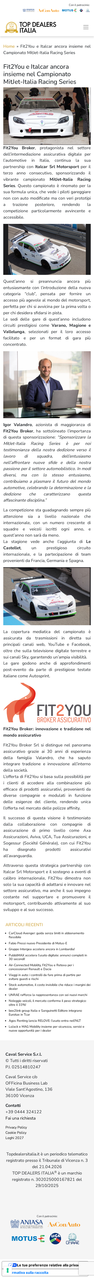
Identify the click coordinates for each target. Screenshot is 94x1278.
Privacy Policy (16, 1127)
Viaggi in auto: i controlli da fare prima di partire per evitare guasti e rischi (45, 977)
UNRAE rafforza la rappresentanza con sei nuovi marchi (48, 995)
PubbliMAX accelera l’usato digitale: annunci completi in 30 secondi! (48, 957)
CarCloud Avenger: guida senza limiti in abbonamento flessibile (46, 935)
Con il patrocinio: (79, 5)
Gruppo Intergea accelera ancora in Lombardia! (42, 949)
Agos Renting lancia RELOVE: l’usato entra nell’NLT (45, 1020)
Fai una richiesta (20, 1118)
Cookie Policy (15, 1132)
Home (9, 46)
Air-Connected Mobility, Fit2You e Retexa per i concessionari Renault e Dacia (41, 967)
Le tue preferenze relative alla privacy (49, 1265)
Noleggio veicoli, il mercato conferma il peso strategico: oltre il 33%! (47, 1003)
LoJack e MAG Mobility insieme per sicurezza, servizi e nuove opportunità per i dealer (46, 1028)
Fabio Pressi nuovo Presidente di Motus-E (38, 943)
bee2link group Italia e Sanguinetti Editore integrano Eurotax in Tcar (45, 1012)
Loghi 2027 (14, 1138)
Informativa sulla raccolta (26, 1272)
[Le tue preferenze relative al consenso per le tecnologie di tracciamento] (7, 1270)
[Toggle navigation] (86, 27)
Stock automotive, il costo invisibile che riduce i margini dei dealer (50, 987)
